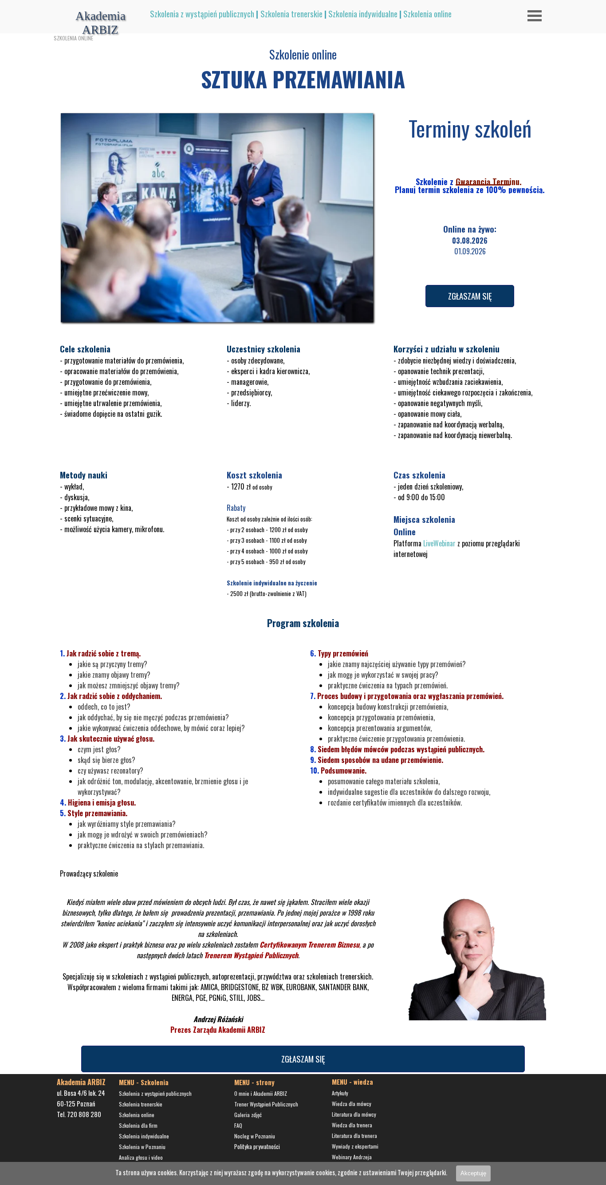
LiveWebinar (439, 543)
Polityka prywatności (257, 1146)
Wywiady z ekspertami (355, 1146)
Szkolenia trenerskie (291, 14)
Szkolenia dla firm (138, 1125)
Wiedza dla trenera (352, 1125)
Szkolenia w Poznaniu (142, 1146)
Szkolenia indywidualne (362, 14)
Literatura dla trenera (354, 1135)
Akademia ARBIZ (101, 22)
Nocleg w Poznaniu (254, 1136)
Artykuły (340, 1093)
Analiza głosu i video (141, 1157)
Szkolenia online (427, 14)
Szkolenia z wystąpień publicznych (202, 14)
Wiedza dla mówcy (351, 1103)
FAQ (238, 1125)
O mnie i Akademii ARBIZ (260, 1093)
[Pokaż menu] (534, 15)
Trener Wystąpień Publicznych (266, 1104)
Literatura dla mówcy (354, 1114)
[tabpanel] (332, 14)
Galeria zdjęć (248, 1114)
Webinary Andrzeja (352, 1157)
